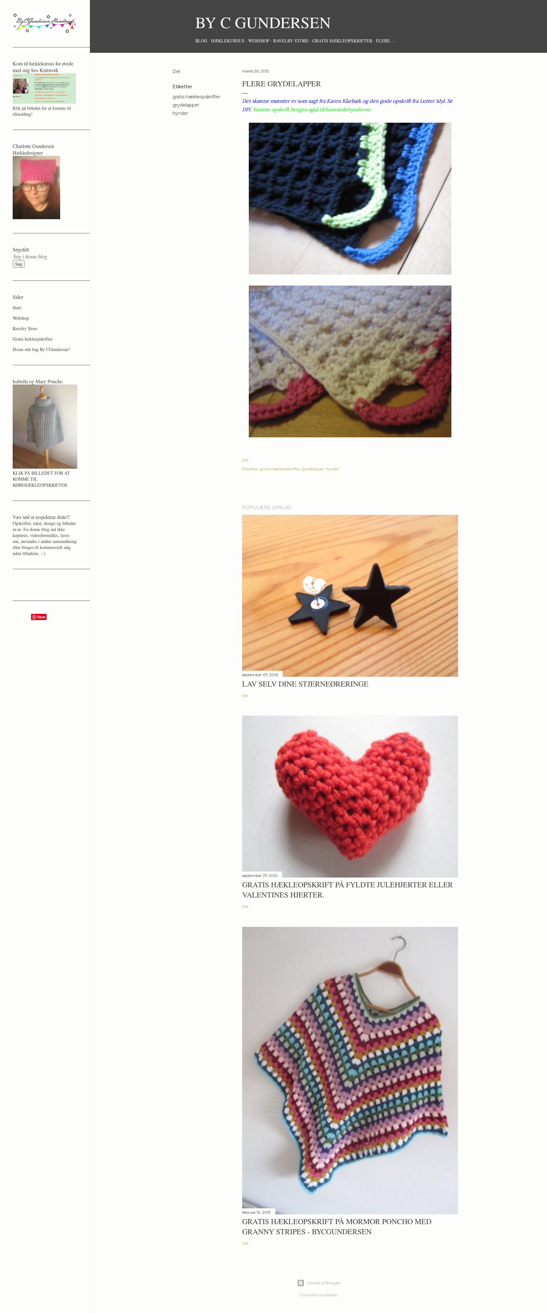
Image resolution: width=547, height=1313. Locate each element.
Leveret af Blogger (323, 1282)
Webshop (258, 41)
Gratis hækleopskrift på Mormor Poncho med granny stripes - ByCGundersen (336, 1226)
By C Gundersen (263, 22)
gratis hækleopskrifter (196, 97)
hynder (180, 113)
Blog (201, 41)
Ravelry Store (291, 41)
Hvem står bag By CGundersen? (41, 349)
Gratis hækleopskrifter (342, 41)
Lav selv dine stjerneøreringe (305, 684)
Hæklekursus (227, 41)
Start (17, 308)
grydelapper (186, 105)
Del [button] (176, 71)
